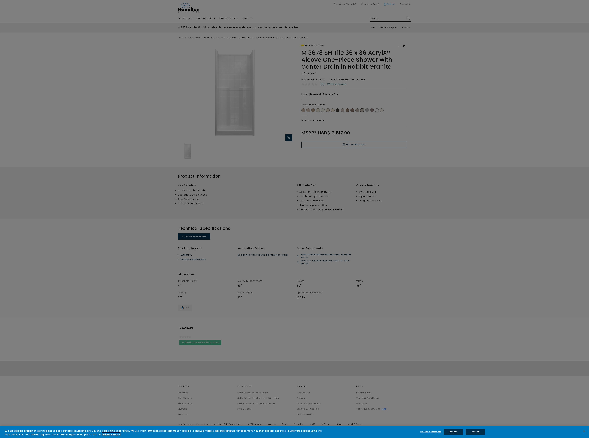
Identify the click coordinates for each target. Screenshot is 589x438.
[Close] (584, 431)
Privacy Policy (111, 434)
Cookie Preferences (430, 431)
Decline (453, 431)
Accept (475, 431)
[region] (294, 432)
